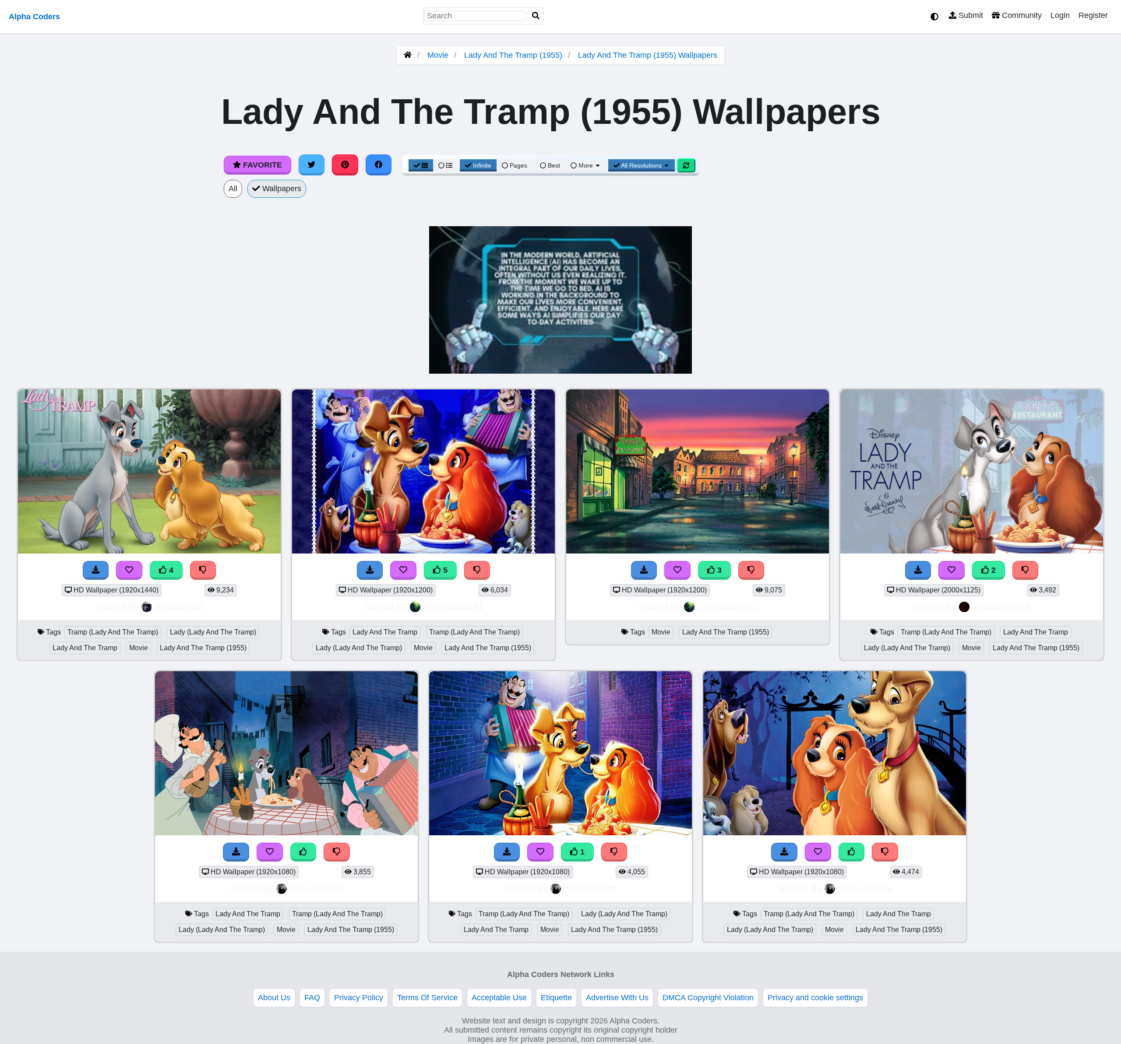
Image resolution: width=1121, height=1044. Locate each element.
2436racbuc (179, 607)
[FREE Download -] (918, 570)
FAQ (312, 997)
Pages (518, 165)
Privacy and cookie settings (815, 997)
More (586, 165)
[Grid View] (421, 165)
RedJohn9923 (1001, 607)
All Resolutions (641, 165)
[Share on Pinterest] (345, 164)
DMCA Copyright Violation (708, 997)
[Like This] (303, 852)
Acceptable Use (499, 997)
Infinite (482, 165)
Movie (437, 55)
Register (1093, 15)
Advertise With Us (617, 997)
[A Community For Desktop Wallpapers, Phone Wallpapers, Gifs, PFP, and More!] (408, 55)
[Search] (536, 16)
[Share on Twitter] (312, 164)
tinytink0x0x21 (453, 607)
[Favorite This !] (951, 570)
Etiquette (556, 997)
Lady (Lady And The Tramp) (213, 632)
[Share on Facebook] (379, 164)
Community (1021, 15)
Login (1060, 15)
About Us (274, 997)
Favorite (261, 165)
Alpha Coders (34, 16)
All (233, 188)
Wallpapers (280, 188)
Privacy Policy (358, 997)
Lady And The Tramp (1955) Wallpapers (647, 55)
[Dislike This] (1025, 570)
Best (553, 165)
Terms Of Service (427, 997)
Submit (969, 15)
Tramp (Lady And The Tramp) (112, 632)
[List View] (445, 165)
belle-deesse (316, 888)
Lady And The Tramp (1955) (513, 55)
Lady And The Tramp (85, 648)
